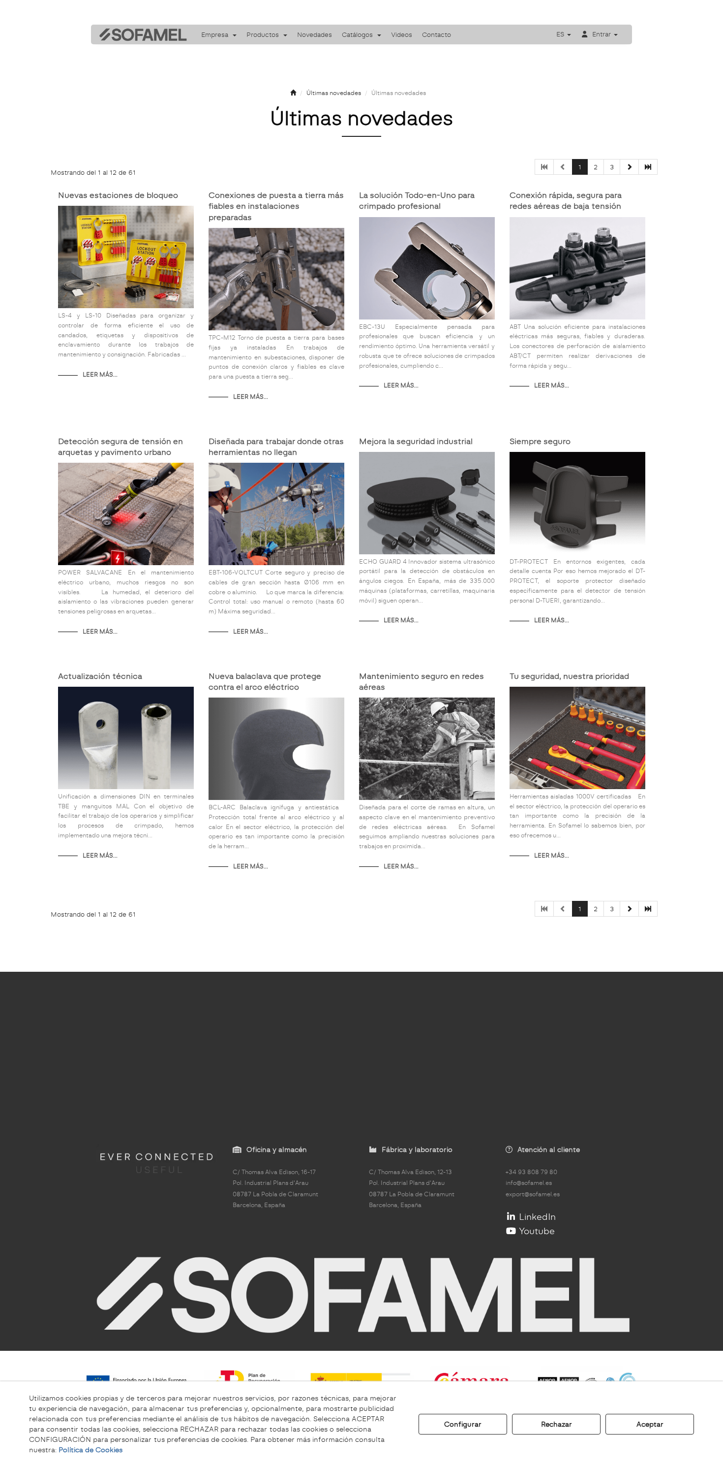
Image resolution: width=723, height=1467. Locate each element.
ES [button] (561, 34)
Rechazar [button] (556, 1424)
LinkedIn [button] (536, 1217)
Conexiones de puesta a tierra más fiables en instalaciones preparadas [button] (276, 206)
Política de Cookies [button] (90, 1450)
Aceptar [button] (649, 1424)
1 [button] (579, 167)
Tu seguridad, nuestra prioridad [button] (569, 676)
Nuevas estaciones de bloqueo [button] (118, 195)
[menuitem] (218, 34)
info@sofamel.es (529, 1183)
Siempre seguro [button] (540, 441)
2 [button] (596, 167)
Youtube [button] (535, 1231)
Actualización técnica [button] (100, 676)
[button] (139, 34)
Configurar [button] (463, 1424)
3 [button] (612, 167)
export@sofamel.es (533, 1194)
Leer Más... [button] (100, 374)
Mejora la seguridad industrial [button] (416, 441)
